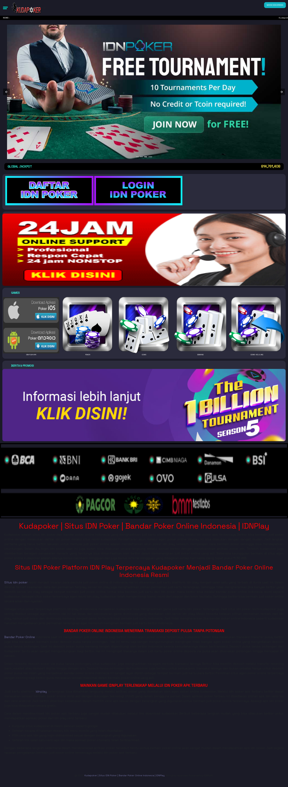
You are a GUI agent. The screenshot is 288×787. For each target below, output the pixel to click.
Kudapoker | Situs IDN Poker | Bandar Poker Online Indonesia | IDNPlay (124, 775)
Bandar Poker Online (19, 637)
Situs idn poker (15, 582)
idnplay (41, 691)
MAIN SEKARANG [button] (275, 5)
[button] (5, 8)
